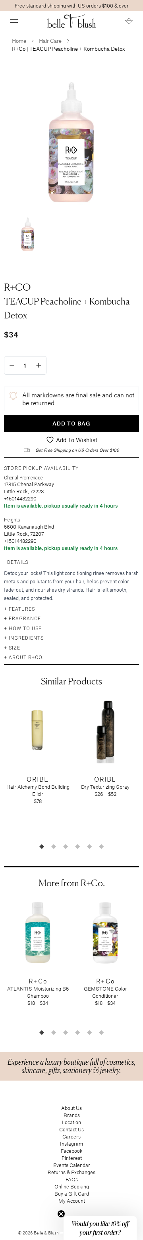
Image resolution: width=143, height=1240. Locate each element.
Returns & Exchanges (71, 1172)
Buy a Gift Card (71, 1193)
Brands (72, 1115)
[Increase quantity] (38, 365)
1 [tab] (42, 846)
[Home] (71, 21)
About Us (71, 1108)
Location (71, 1122)
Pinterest (72, 1158)
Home (19, 40)
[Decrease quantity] (12, 365)
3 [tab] (66, 846)
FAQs (72, 1179)
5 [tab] (89, 846)
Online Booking (71, 1186)
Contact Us (71, 1129)
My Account (71, 1201)
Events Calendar (71, 1165)
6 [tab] (101, 846)
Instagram (71, 1143)
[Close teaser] (61, 1214)
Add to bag (71, 423)
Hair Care (50, 40)
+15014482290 (20, 498)
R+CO (17, 287)
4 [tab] (77, 846)
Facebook (72, 1151)
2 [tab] (54, 846)
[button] (14, 21)
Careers (71, 1136)
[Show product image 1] (28, 233)
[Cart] (129, 21)
